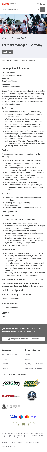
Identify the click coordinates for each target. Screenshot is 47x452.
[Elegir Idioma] (38, 4)
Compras (28, 355)
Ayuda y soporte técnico (34, 364)
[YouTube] (23, 424)
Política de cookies (16, 442)
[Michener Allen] (31, 383)
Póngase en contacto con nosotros (25, 339)
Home (3, 60)
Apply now (7, 52)
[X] (18, 424)
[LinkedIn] (29, 424)
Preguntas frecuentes (33, 368)
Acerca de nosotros (9, 355)
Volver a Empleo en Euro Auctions (18, 38)
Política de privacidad (32, 442)
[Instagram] (35, 424)
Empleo (9, 60)
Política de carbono (8, 446)
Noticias (5, 364)
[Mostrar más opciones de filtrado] (42, 9)
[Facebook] (12, 424)
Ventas (27, 359)
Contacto (5, 368)
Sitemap (5, 442)
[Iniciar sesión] (41, 4)
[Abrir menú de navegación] (44, 4)
